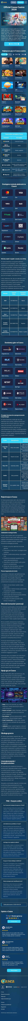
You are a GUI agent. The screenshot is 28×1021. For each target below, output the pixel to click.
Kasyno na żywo (10, 54)
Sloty (23, 54)
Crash (16, 54)
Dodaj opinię (14, 921)
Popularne (3, 54)
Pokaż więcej (14, 970)
